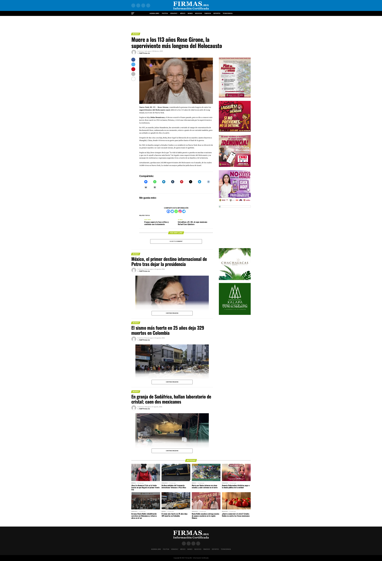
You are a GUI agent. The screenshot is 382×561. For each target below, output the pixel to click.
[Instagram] (180, 211)
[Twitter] (172, 211)
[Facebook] (168, 211)
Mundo (190, 13)
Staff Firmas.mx (144, 53)
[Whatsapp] (176, 211)
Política (165, 13)
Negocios (198, 13)
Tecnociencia (227, 13)
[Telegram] (184, 211)
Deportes (216, 13)
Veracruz (173, 13)
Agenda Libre (154, 13)
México (182, 13)
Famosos (207, 13)
